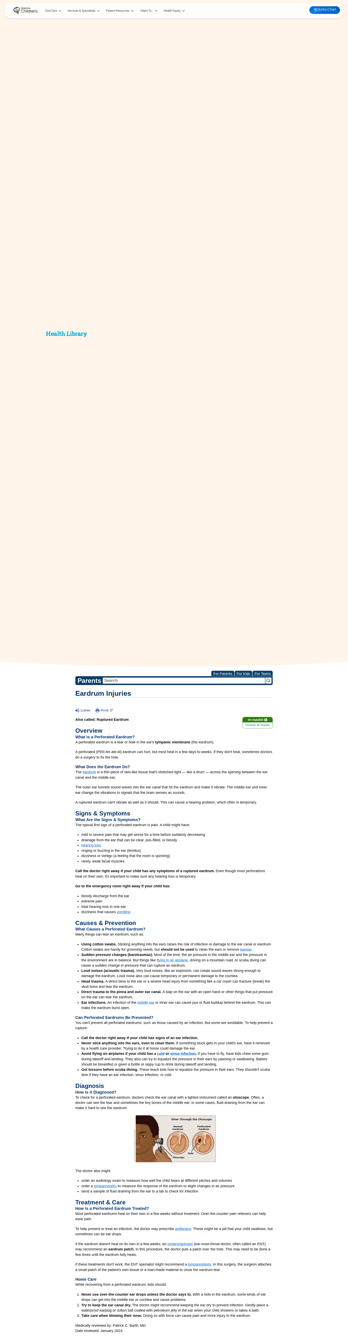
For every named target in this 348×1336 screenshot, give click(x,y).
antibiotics (183, 1229)
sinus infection (183, 1054)
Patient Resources (117, 10)
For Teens (263, 674)
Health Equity (172, 10)
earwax (246, 949)
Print (105, 710)
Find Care (51, 10)
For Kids (243, 674)
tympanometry (105, 1186)
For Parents (222, 674)
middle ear (145, 1003)
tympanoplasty (199, 1264)
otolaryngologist (180, 1244)
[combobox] (184, 681)
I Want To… (146, 10)
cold (161, 1054)
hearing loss (91, 845)
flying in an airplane (172, 960)
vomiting (123, 912)
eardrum (89, 772)
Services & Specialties (81, 10)
